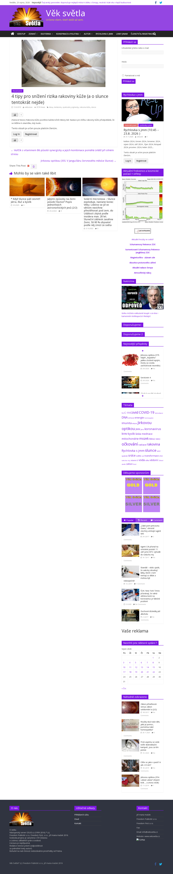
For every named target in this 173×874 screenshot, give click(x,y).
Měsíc (152, 438)
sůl (143, 456)
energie (139, 417)
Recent (143, 520)
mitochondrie (130, 439)
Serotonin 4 (146, 377)
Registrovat (31, 134)
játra (142, 429)
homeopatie (148, 418)
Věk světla (65, 13)
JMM (138, 429)
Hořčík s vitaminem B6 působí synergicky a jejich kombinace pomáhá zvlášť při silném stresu (62, 152)
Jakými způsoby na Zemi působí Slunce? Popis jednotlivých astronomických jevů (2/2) (62, 203)
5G (123, 413)
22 (154, 672)
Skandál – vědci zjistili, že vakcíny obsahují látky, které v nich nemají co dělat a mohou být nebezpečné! (142, 574)
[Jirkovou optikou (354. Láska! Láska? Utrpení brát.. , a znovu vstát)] (131, 776)
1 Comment (140, 584)
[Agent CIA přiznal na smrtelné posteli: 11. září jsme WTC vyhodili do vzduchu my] (131, 544)
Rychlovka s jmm (104, 34)
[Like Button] (14, 115)
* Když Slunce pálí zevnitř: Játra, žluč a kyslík (26, 200)
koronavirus (152, 429)
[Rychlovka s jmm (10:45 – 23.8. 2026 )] (143, 100)
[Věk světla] (12, 34)
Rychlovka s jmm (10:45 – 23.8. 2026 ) (141, 131)
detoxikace (159, 413)
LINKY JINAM (122, 34)
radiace (142, 444)
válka (147, 460)
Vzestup (21, 34)
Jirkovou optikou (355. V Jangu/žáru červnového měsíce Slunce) (78, 160)
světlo (138, 456)
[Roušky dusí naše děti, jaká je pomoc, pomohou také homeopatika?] (131, 720)
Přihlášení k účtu (81, 814)
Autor (87, 34)
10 (124, 667)
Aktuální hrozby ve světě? (143, 239)
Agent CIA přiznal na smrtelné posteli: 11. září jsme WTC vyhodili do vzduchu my (150, 550)
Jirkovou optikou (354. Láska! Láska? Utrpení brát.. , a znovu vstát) (150, 780)
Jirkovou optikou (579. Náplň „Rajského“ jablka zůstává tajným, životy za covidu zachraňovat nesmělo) (150, 360)
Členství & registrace (142, 34)
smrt (158, 451)
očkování (130, 444)
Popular (130, 520)
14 (148, 667)
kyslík (131, 434)
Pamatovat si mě (132, 75)
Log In (16, 134)
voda (142, 460)
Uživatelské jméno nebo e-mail (135, 48)
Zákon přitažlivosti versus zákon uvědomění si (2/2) (149, 707)
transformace (151, 455)
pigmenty (75, 107)
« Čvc (124, 688)
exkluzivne (28, 107)
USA (161, 456)
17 (124, 672)
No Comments (140, 604)
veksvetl (140, 137)
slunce (93, 107)
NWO (158, 439)
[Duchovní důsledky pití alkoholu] (131, 609)
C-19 (127, 412)
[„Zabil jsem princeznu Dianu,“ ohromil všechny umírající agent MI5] (131, 524)
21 (148, 672)
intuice (134, 423)
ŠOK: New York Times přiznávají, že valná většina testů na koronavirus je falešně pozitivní (150, 596)
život (134, 464)
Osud (76, 819)
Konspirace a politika (67, 34)
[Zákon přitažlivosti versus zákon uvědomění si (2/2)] (131, 703)
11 (130, 667)
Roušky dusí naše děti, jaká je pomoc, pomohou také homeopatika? (150, 725)
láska (138, 433)
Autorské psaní (131, 125)
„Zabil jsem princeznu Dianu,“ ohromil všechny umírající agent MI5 (151, 529)
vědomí (154, 460)
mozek (144, 438)
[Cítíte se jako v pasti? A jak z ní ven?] (131, 761)
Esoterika (46, 34)
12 (136, 667)
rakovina (153, 444)
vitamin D (134, 460)
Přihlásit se (128, 81)
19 (136, 672)
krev (124, 434)
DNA (125, 417)
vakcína (124, 460)
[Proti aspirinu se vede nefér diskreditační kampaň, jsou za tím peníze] (131, 740)
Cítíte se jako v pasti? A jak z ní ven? (151, 763)
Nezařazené (17, 91)
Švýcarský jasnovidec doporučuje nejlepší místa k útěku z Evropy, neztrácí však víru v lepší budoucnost (86, 2)
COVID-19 (146, 412)
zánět (124, 464)
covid (134, 412)
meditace (147, 433)
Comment (157, 520)
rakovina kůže (85, 107)
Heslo (124, 61)
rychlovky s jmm (146, 125)
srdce (132, 455)
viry (129, 460)
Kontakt (77, 823)
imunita (127, 423)
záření (129, 463)
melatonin (57, 107)
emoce (131, 418)
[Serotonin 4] (130, 377)
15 (154, 667)
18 (130, 672)
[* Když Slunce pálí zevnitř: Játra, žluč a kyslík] (27, 179)
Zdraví (32, 34)
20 (142, 672)
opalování (66, 107)
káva (51, 107)
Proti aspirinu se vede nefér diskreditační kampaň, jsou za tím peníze (150, 746)
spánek (125, 456)
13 (142, 667)
